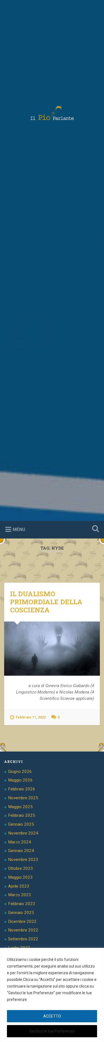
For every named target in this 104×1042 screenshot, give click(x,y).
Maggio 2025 (20, 806)
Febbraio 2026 (21, 788)
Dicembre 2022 (22, 921)
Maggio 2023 (20, 877)
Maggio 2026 (20, 780)
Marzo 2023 (19, 894)
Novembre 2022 (23, 930)
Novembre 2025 (23, 797)
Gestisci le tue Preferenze (52, 1031)
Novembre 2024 (23, 833)
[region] (52, 995)
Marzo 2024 (19, 842)
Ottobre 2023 (20, 868)
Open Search (94, 529)
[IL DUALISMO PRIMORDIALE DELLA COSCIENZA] (52, 649)
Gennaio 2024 (21, 850)
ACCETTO (52, 1016)
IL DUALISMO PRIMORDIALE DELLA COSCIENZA (46, 601)
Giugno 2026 (20, 771)
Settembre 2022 (23, 938)
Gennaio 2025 (21, 824)
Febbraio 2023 (21, 903)
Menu (19, 529)
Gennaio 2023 (21, 912)
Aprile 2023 (18, 886)
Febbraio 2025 (21, 815)
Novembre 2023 (23, 859)
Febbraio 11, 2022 (31, 717)
